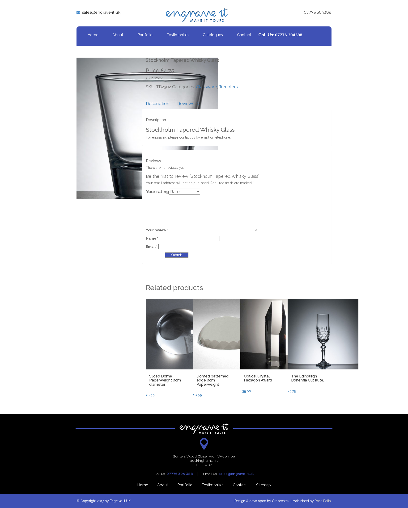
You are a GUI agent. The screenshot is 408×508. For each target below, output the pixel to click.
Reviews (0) (188, 103)
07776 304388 (318, 12)
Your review (157, 230)
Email (151, 247)
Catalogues (213, 35)
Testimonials (178, 35)
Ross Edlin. (323, 501)
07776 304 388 (179, 474)
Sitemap (263, 485)
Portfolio (145, 35)
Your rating (157, 191)
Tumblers (228, 86)
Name (152, 238)
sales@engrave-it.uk (101, 12)
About (117, 35)
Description (157, 103)
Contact (244, 35)
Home (92, 35)
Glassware (206, 86)
